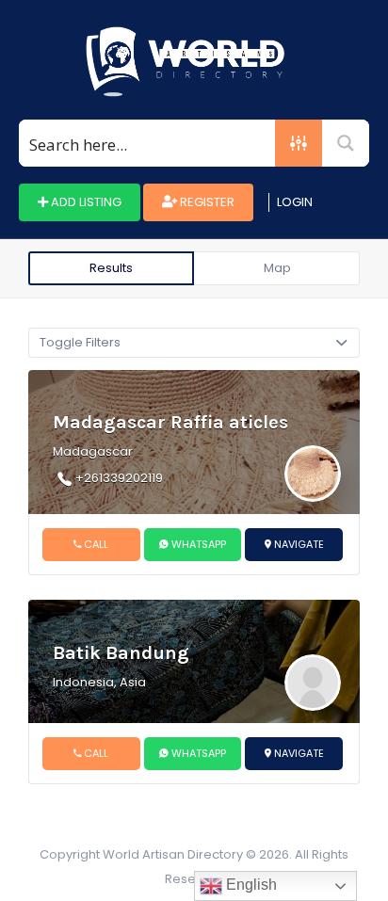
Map (277, 268)
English (249, 885)
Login (295, 202)
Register (205, 202)
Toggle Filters (80, 342)
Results (111, 268)
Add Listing (84, 202)
